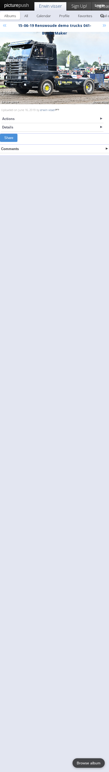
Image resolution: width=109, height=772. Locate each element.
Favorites (85, 15)
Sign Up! (79, 6)
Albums (10, 15)
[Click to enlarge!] (54, 68)
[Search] (102, 16)
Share (8, 138)
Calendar (44, 15)
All (26, 15)
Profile (64, 15)
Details (7, 127)
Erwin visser (50, 6)
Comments (10, 149)
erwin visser (47, 110)
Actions (8, 119)
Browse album (89, 763)
